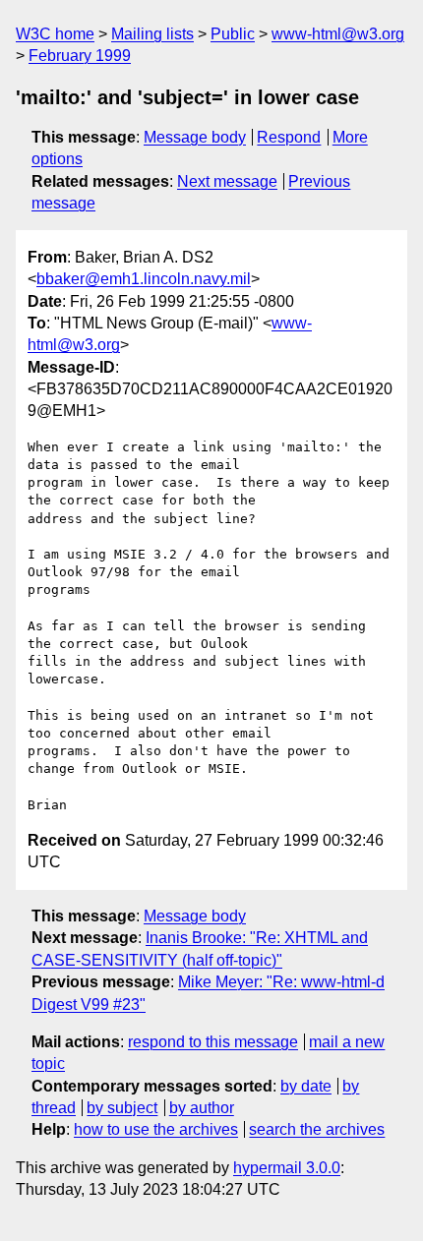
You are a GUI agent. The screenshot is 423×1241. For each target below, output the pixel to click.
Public (233, 34)
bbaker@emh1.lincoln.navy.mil (143, 278)
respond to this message (213, 1042)
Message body (195, 137)
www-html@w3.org (338, 34)
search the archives (317, 1129)
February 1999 (80, 55)
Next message (227, 181)
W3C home (55, 34)
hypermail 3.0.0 (286, 1167)
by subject (122, 1107)
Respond (289, 137)
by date (306, 1086)
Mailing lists (152, 34)
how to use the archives (156, 1129)
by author (201, 1107)
